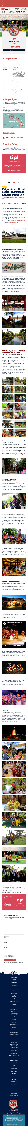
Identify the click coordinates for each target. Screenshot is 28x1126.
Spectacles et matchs (14, 1024)
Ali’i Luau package (13, 482)
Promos (14, 1041)
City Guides (14, 984)
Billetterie (14, 1052)
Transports (14, 1027)
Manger (14, 995)
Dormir (9, 203)
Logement (14, 1019)
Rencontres (14, 999)
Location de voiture (14, 1044)
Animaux (14, 979)
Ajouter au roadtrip (15, 50)
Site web (5, 947)
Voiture (14, 1029)
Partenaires (14, 1073)
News (14, 1065)
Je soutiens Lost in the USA (20, 904)
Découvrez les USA (9, 15)
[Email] (19, 182)
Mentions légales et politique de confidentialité (14, 1090)
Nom (5, 937)
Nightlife (14, 996)
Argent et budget (14, 1011)
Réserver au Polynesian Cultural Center (14, 224)
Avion (14, 1016)
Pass (14, 1048)
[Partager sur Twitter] (9, 182)
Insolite (14, 990)
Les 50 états (14, 991)
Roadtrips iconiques (14, 1001)
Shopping (14, 1004)
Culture (14, 987)
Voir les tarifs (22, 454)
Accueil (3, 15)
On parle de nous (14, 1068)
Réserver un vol (14, 1042)
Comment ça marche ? (14, 1070)
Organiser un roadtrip (14, 1021)
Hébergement (14, 1045)
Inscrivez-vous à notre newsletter (13, 2)
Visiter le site (14, 69)
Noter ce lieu (14, 43)
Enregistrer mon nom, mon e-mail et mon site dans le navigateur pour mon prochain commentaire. (10, 954)
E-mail (5, 942)
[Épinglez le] (14, 182)
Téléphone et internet (14, 1025)
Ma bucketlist (14, 1083)
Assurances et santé (14, 1013)
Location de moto (14, 1056)
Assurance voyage (14, 1047)
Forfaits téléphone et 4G (14, 1055)
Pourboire (14, 1022)
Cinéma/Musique (14, 982)
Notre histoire (14, 1066)
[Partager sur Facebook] (4, 182)
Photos (24, 203)
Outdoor (14, 998)
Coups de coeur (14, 985)
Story (3, 203)
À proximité (16, 203)
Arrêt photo (14, 980)
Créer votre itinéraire (14, 1034)
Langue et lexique (14, 1018)
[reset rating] (4, 936)
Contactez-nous (24, 3)
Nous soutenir (14, 1071)
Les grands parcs (14, 993)
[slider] (8, 936)
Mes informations (14, 1084)
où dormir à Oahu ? (14, 222)
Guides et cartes (14, 1050)
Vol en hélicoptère (14, 1053)
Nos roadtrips (14, 1062)
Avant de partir (14, 1014)
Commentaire (7, 921)
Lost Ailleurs (14, 1074)
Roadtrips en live (14, 1063)
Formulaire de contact (14, 1095)
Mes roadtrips (14, 1081)
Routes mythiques (14, 1003)
